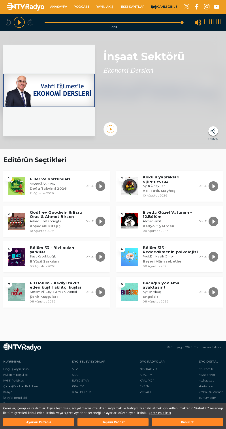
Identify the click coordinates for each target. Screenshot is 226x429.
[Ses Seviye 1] (204, 22)
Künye (7, 392)
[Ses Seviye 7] (215, 22)
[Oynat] (19, 22)
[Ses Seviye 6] (213, 22)
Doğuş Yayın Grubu (16, 369)
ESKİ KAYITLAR (133, 7)
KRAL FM (146, 374)
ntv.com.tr (206, 369)
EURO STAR (80, 380)
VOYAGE (146, 392)
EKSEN (144, 386)
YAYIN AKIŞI (105, 7)
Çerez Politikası (160, 413)
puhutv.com (207, 397)
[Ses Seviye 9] (218, 22)
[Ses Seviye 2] (206, 22)
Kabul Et (187, 422)
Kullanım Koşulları (15, 374)
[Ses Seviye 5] (211, 22)
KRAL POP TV (81, 392)
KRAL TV (78, 386)
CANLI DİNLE (167, 6)
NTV (75, 369)
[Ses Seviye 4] (210, 22)
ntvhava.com (208, 380)
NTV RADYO (148, 369)
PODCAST (82, 7)
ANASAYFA (58, 7)
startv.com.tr (208, 386)
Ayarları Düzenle (38, 422)
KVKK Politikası (13, 380)
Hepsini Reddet (113, 422)
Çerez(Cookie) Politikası (20, 386)
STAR (75, 374)
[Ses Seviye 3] (208, 22)
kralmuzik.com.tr (211, 392)
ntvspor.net (207, 374)
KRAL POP (147, 380)
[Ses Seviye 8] (217, 22)
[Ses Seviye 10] (220, 22)
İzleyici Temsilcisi (15, 397)
